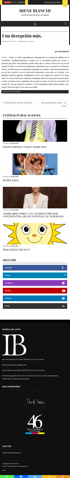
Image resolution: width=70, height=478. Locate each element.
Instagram (9, 283)
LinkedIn (8, 298)
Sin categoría (16, 91)
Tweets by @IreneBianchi (11, 453)
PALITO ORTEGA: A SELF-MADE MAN (25, 146)
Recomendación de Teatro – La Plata (53, 104)
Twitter (7, 275)
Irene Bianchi (35, 10)
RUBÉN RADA (11, 180)
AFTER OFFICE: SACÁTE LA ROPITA (18, 103)
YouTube (8, 291)
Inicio (4, 470)
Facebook (8, 268)
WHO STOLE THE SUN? (16, 249)
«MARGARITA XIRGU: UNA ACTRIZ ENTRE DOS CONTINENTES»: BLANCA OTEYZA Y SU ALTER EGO (33, 215)
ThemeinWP (10, 466)
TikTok (7, 306)
